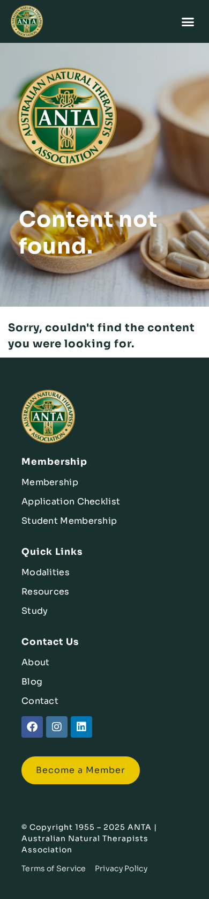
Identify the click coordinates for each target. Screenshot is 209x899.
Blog (31, 681)
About (35, 662)
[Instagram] (57, 727)
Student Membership (69, 520)
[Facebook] (32, 727)
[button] (188, 21)
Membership (49, 482)
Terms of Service (53, 868)
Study (34, 610)
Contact (39, 701)
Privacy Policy (121, 868)
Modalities (45, 572)
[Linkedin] (81, 727)
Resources (45, 591)
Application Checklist (70, 501)
